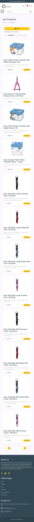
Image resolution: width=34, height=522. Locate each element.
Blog (2, 487)
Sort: (5, 35)
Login (31, 6)
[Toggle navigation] (2, 11)
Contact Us (3, 489)
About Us (3, 484)
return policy (4, 495)
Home (4, 22)
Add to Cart (26, 69)
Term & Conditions (5, 492)
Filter (18, 29)
